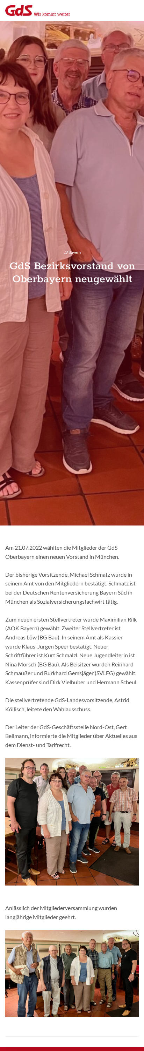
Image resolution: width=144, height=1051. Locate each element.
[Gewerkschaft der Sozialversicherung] (37, 10)
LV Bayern (72, 252)
